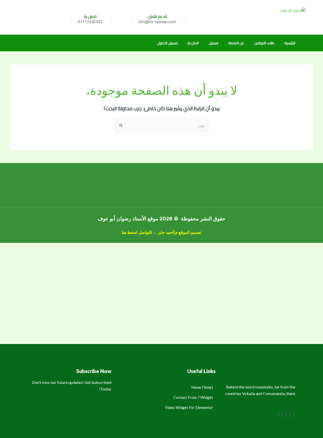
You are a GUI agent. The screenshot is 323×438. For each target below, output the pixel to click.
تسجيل (213, 43)
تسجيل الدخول (167, 43)
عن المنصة (236, 43)
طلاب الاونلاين (264, 43)
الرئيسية (289, 43)
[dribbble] (282, 414)
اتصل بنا (193, 43)
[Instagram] (278, 414)
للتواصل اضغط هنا (137, 232)
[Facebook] (293, 414)
